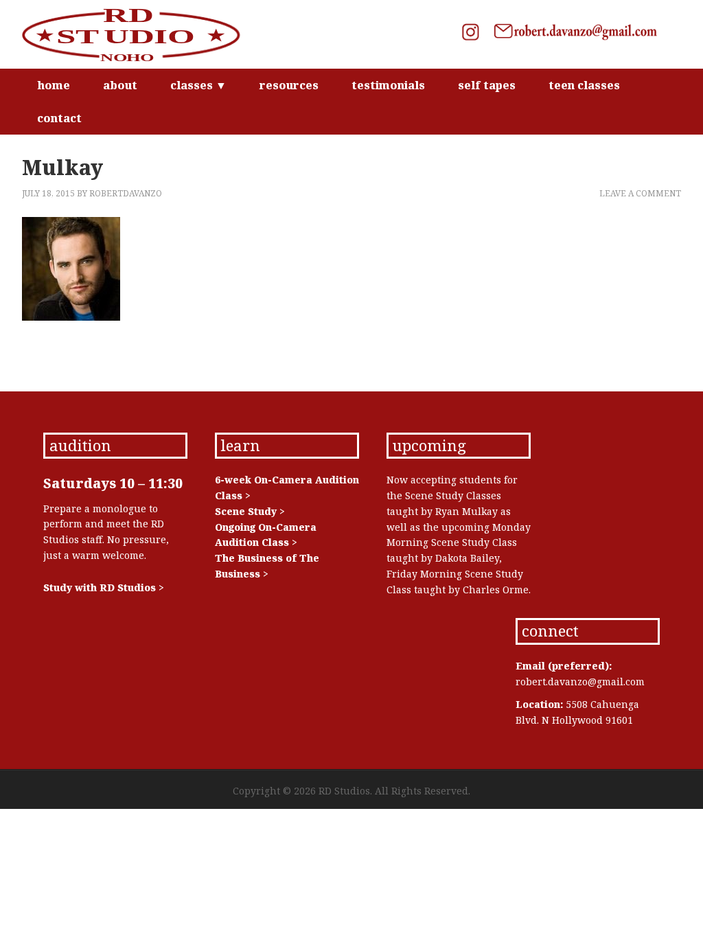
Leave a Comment (640, 193)
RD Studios (138, 34)
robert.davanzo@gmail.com (580, 681)
